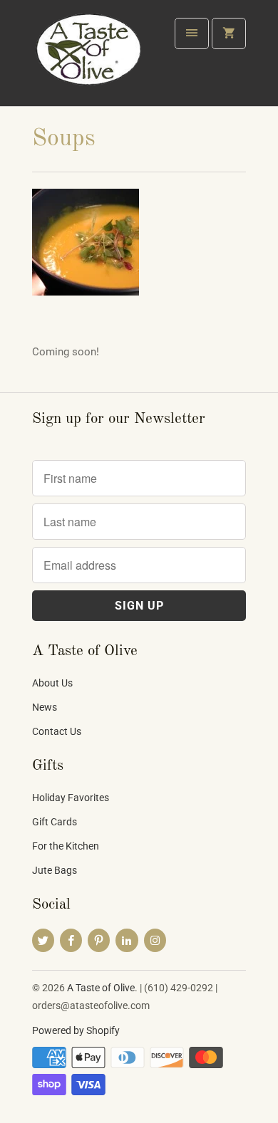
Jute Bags (54, 870)
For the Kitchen (65, 846)
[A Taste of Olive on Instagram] (155, 940)
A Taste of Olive (101, 987)
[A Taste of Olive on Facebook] (71, 940)
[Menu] (192, 33)
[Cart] (229, 33)
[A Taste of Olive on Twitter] (43, 940)
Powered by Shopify (76, 1030)
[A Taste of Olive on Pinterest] (99, 940)
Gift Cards (54, 821)
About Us (52, 683)
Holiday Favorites (70, 797)
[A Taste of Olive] (89, 58)
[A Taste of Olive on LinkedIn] (126, 940)
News (44, 707)
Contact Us (56, 731)
